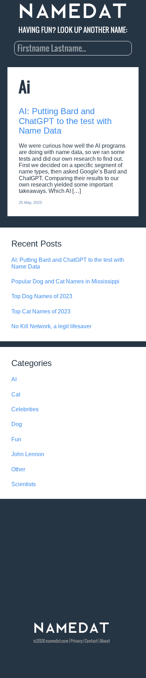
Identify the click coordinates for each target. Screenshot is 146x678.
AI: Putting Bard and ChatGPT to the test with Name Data (65, 120)
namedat (53, 640)
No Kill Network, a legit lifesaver (51, 326)
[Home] (73, 11)
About (105, 640)
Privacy (77, 640)
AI (14, 379)
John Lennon (27, 454)
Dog (16, 424)
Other (18, 469)
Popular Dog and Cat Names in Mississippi (65, 281)
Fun (16, 439)
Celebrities (25, 409)
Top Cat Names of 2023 (41, 311)
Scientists (23, 484)
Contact (91, 640)
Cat (15, 394)
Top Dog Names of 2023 (41, 296)
